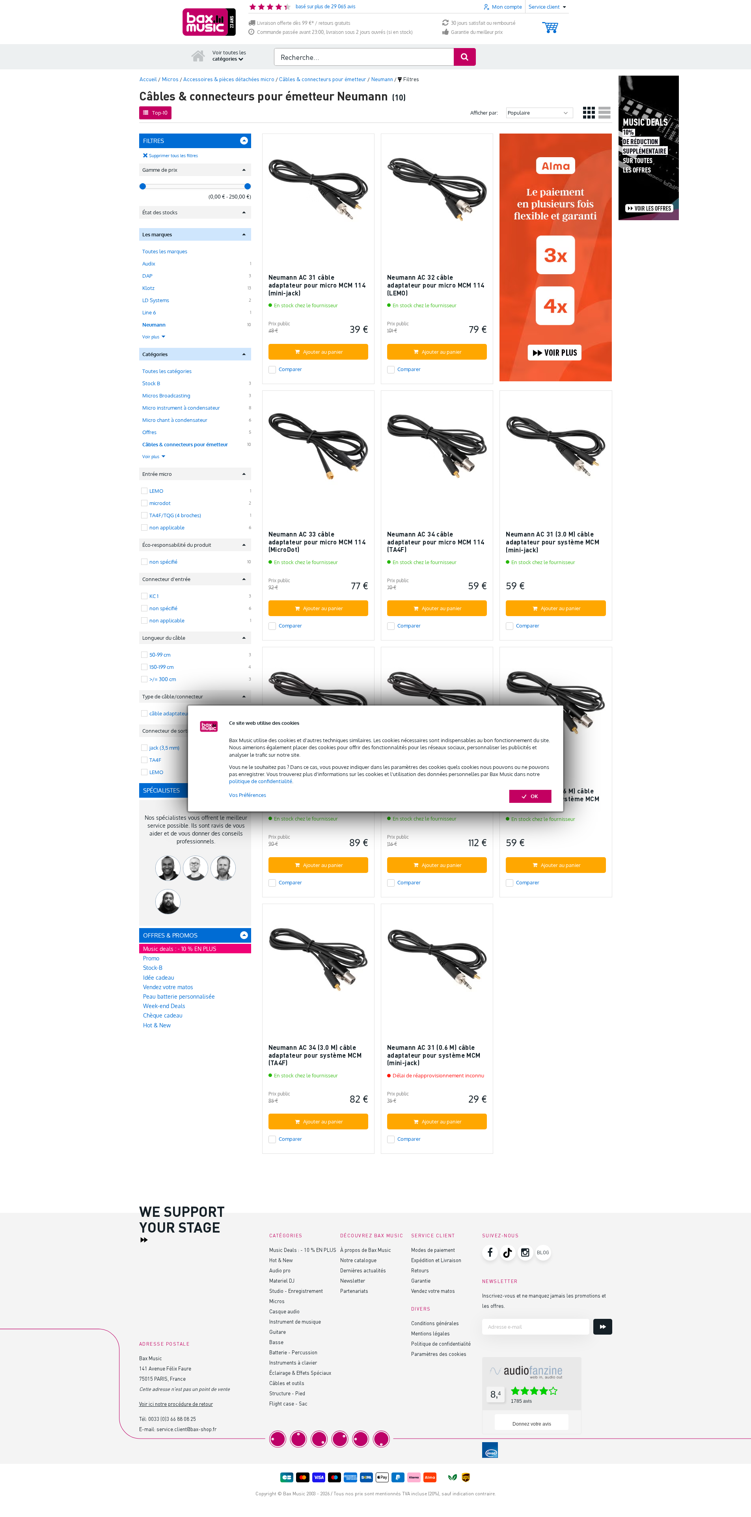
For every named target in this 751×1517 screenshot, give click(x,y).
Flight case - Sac (288, 1403)
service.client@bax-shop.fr (186, 1429)
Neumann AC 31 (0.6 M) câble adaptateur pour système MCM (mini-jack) (434, 1055)
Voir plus (151, 337)
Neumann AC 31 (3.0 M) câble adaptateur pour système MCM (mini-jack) (552, 541)
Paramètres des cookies (438, 1353)
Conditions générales (435, 1323)
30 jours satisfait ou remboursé (483, 23)
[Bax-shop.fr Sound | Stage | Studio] (209, 22)
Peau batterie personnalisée (179, 996)
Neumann (154, 324)
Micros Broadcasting (166, 395)
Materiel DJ (281, 1280)
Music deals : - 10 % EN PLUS (179, 948)
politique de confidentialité (260, 781)
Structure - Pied (287, 1393)
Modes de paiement (433, 1249)
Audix (148, 263)
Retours (420, 1270)
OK (534, 796)
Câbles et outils (286, 1383)
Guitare (277, 1331)
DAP (147, 276)
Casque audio (284, 1311)
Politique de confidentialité (441, 1343)
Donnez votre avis (531, 1424)
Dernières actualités (363, 1270)
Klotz (148, 288)
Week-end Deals (164, 1006)
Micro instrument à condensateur (181, 408)
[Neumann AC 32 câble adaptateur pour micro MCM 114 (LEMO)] (437, 193)
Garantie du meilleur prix (477, 32)
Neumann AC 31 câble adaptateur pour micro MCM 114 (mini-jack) (317, 285)
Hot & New (157, 1025)
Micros (277, 1301)
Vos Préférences (247, 795)
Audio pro (280, 1270)
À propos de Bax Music (365, 1249)
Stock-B (152, 967)
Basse (276, 1342)
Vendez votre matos (168, 987)
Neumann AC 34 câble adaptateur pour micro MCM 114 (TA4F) (436, 541)
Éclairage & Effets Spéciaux (300, 1372)
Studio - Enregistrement (296, 1290)
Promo (151, 958)
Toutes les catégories (167, 371)
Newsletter (352, 1280)
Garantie (420, 1280)
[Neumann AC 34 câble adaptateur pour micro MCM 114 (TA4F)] (437, 450)
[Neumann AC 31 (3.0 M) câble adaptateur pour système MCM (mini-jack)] (556, 450)
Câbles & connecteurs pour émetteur (185, 444)
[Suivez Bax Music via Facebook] (490, 1253)
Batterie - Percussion (293, 1352)
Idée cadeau (158, 977)
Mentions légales (430, 1333)
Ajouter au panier (323, 352)
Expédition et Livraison (436, 1260)
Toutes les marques (164, 251)
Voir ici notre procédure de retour (176, 1403)
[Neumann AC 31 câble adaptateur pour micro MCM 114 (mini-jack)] (318, 193)
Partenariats (354, 1290)
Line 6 (149, 312)
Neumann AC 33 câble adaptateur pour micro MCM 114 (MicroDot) (317, 541)
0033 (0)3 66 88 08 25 (172, 1418)
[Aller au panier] (550, 24)
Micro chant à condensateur (174, 420)
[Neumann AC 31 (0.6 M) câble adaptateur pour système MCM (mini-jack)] (437, 963)
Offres (149, 432)
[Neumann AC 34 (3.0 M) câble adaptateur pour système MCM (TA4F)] (318, 963)
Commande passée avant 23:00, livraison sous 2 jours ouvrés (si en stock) (335, 32)
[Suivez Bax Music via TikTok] (508, 1253)
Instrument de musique (295, 1321)
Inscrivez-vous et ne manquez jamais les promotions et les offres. (544, 1300)
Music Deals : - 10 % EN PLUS (302, 1249)
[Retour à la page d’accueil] (198, 55)
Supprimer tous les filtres (173, 155)
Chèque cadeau (163, 1015)
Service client (433, 1235)
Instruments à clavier (293, 1362)
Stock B (151, 383)
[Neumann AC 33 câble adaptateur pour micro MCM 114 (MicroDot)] (318, 450)
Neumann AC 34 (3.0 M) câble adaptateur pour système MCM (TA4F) (315, 1055)
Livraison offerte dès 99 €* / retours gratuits (303, 23)
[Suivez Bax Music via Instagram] (525, 1253)
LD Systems (155, 300)
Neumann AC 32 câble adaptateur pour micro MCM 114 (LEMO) (436, 285)
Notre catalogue (358, 1260)
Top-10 (160, 113)
